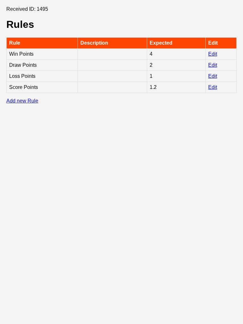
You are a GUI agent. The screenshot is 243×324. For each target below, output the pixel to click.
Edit (212, 54)
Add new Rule (22, 100)
